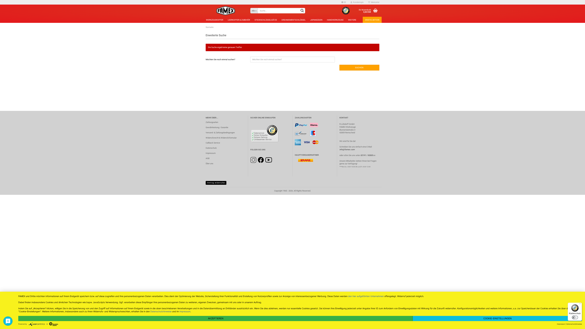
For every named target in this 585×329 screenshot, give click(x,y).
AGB (207, 158)
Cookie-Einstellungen (497, 318)
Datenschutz (211, 148)
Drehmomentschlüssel (294, 20)
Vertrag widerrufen (216, 183)
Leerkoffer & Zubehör (239, 20)
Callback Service (213, 143)
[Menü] (580, 304)
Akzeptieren (215, 318)
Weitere (352, 20)
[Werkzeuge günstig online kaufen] (226, 11)
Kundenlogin (358, 2)
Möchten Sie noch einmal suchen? (220, 59)
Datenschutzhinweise (161, 311)
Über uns (209, 163)
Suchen (359, 67)
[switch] (575, 317)
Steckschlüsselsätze (266, 20)
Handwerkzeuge (335, 20)
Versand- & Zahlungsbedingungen (220, 132)
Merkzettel (374, 2)
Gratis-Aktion (372, 20)
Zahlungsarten (212, 122)
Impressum (211, 153)
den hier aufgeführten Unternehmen (366, 296)
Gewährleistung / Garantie (217, 127)
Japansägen (316, 20)
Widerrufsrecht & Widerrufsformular (221, 138)
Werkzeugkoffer (214, 20)
